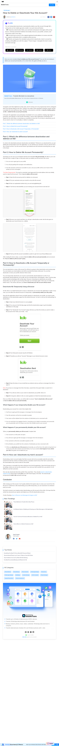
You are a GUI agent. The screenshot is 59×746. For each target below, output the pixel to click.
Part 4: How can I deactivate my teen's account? (15, 131)
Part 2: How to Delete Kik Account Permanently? (15, 126)
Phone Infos (43, 571)
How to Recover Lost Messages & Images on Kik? (24, 495)
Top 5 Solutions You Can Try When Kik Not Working (16, 557)
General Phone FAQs (9, 578)
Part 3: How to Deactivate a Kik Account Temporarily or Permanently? (21, 129)
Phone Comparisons (20, 578)
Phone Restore (8, 571)
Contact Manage (26, 575)
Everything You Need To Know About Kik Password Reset (17, 553)
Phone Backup (16, 571)
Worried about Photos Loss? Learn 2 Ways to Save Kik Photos (18, 555)
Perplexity (20, 50)
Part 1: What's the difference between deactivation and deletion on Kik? (21, 123)
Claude (40, 50)
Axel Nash (13, 16)
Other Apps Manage (9, 575)
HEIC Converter (35, 575)
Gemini (30, 50)
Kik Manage (7, 10)
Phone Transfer (25, 571)
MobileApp (18, 575)
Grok (50, 50)
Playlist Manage (44, 575)
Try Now (52, 5)
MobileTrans (8, 96)
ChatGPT (11, 50)
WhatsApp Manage (34, 571)
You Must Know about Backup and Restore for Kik (15, 559)
